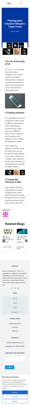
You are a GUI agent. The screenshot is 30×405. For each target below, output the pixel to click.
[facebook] (12, 288)
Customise (15, 397)
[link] (15, 327)
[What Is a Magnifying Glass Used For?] (8, 230)
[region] (15, 389)
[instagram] (18, 288)
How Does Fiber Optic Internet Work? (22, 237)
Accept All (15, 392)
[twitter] (15, 288)
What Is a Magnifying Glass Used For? (8, 237)
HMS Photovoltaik (15, 323)
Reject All (15, 401)
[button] (3, 241)
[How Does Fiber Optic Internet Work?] (22, 230)
